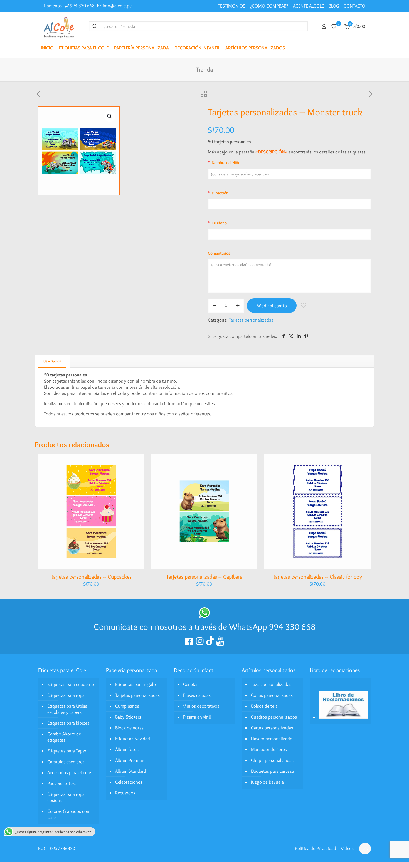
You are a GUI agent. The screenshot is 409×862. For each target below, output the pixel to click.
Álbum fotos (127, 749)
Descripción (52, 361)
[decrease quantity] (214, 305)
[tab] (52, 361)
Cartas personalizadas (272, 727)
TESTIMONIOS (231, 6)
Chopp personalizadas (272, 760)
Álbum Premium (130, 760)
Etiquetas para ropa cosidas (66, 797)
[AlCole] (59, 26)
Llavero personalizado (271, 738)
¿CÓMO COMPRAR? (269, 6)
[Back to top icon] (365, 848)
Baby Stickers (128, 717)
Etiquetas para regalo (135, 684)
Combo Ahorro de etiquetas (64, 737)
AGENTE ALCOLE (308, 6)
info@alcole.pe (117, 5)
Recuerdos (125, 793)
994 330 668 (82, 5)
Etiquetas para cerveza (272, 771)
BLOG (334, 6)
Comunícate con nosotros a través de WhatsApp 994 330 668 (205, 626)
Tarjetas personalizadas (251, 320)
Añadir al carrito (272, 305)
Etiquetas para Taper (66, 751)
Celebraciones (128, 782)
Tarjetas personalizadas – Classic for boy (317, 576)
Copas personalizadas (272, 695)
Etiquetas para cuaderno (70, 684)
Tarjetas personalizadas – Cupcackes (91, 576)
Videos (347, 848)
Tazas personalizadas (271, 684)
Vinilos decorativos (201, 706)
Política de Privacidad (315, 848)
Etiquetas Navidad (132, 738)
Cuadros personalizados (274, 717)
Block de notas (129, 727)
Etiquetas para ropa (66, 695)
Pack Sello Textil (62, 783)
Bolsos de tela (264, 706)
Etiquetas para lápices (68, 723)
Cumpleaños (127, 706)
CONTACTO (354, 6)
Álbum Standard (130, 771)
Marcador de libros (269, 749)
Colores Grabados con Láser (68, 814)
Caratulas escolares (65, 761)
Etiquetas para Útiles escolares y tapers (67, 709)
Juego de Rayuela (267, 782)
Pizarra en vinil (197, 717)
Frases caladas (197, 695)
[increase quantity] (238, 305)
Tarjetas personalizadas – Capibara (204, 576)
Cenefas (190, 684)
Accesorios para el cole (69, 772)
